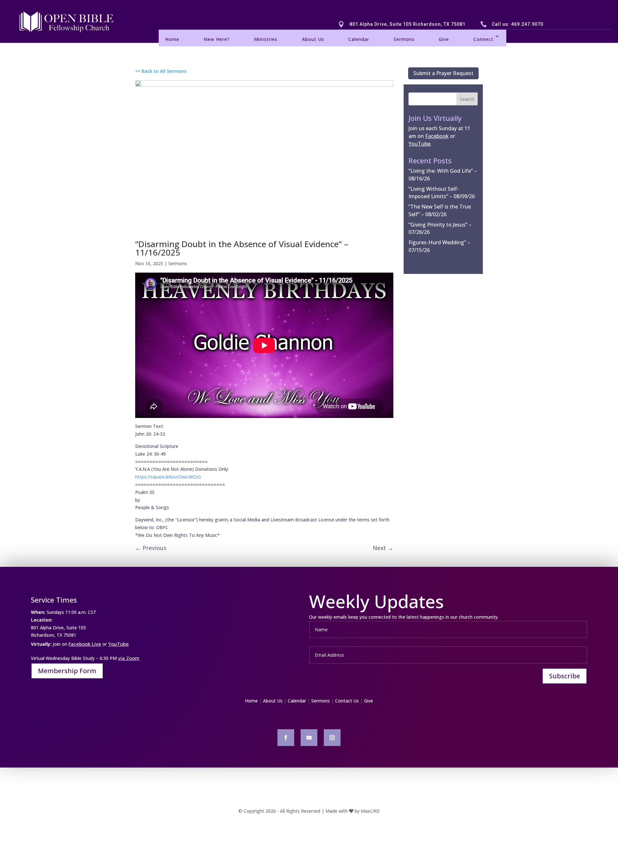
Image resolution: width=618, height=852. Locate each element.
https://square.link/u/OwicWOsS (168, 477)
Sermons (404, 39)
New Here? (217, 39)
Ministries (265, 39)
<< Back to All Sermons (160, 71)
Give (444, 39)
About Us (313, 39)
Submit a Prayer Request (443, 73)
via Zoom (128, 658)
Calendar (358, 39)
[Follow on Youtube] (309, 737)
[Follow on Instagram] (332, 737)
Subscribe (564, 676)
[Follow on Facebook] (285, 737)
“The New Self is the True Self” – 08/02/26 (439, 210)
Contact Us (347, 701)
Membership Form (67, 670)
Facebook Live (85, 644)
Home (172, 39)
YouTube (118, 644)
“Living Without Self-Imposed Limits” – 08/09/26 (441, 192)
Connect (483, 39)
